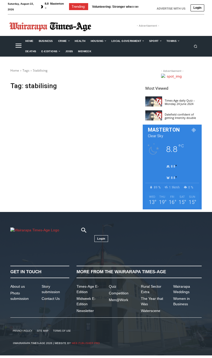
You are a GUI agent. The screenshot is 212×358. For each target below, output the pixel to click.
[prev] (132, 6)
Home (14, 70)
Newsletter (85, 311)
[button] (196, 46)
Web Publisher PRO (86, 343)
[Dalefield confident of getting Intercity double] (153, 115)
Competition (118, 293)
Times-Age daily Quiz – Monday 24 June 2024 (180, 102)
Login (197, 8)
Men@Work (118, 300)
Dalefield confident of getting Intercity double (180, 116)
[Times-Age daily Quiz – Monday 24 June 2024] (153, 101)
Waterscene (150, 311)
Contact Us (51, 298)
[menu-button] (18, 46)
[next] (140, 6)
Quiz (112, 286)
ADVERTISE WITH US (171, 8)
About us (17, 286)
